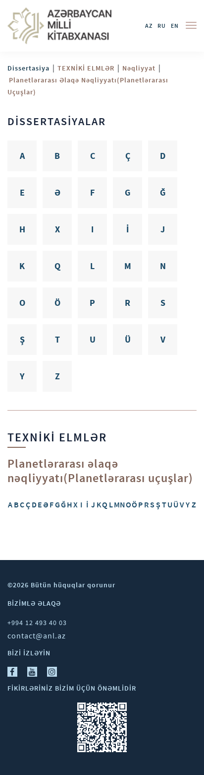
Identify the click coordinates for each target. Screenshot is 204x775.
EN (175, 25)
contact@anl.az (36, 635)
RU (161, 25)
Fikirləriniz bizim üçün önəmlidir (71, 688)
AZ (149, 25)
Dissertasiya (28, 68)
